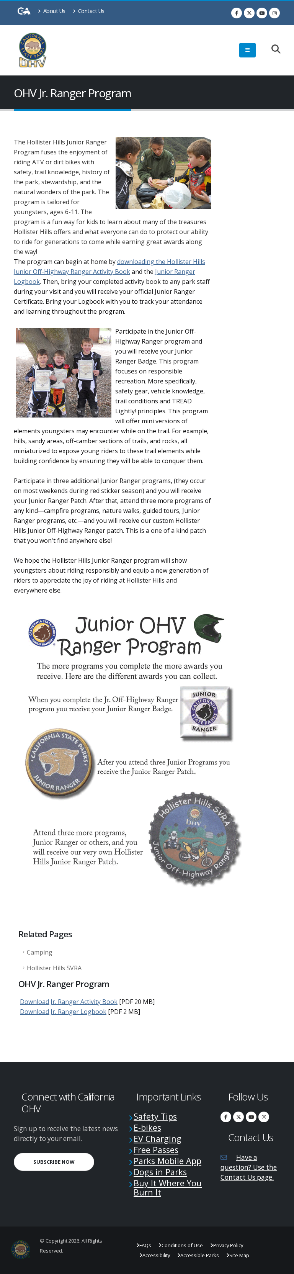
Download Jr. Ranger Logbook (63, 1011)
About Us (53, 11)
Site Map (239, 1255)
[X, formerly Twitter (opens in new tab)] (249, 13)
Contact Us (91, 11)
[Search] (272, 49)
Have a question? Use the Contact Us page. (248, 1167)
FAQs (145, 1245)
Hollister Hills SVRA (54, 968)
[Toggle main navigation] (247, 50)
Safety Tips (155, 1116)
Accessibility (156, 1255)
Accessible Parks (199, 1255)
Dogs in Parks (160, 1171)
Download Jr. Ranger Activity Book (69, 1001)
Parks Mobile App (167, 1160)
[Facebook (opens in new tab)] (236, 13)
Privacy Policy (228, 1245)
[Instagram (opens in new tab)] (274, 13)
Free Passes (156, 1149)
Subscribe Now (63, 1161)
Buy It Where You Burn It (168, 1187)
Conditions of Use (182, 1245)
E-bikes (147, 1127)
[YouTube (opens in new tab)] (261, 13)
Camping (39, 952)
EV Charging (157, 1138)
